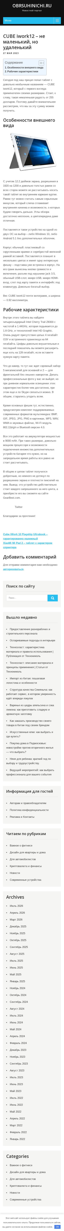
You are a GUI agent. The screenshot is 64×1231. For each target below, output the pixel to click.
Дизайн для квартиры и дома (28, 852)
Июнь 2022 (16, 1104)
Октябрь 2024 (18, 995)
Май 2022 (15, 1111)
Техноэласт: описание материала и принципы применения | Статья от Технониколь (29, 667)
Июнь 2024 (16, 1022)
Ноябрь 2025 (17, 933)
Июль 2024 (16, 1015)
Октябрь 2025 (18, 940)
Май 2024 (15, 1029)
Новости (15, 873)
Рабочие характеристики (22, 71)
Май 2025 (15, 974)
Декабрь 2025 (18, 926)
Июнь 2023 (16, 1084)
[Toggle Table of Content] (39, 63)
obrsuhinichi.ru (32, 6)
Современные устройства (25, 879)
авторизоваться (13, 569)
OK (57, 1227)
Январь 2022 (17, 1139)
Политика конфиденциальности (29, 810)
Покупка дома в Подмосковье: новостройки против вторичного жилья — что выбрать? (29, 748)
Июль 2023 (16, 1077)
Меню (8, 20)
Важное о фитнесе (21, 845)
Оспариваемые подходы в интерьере (32, 640)
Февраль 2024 (18, 1043)
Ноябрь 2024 (17, 988)
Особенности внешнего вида (25, 67)
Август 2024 (17, 1008)
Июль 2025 (16, 960)
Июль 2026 (16, 905)
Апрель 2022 (17, 1118)
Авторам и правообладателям (28, 803)
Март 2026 (16, 919)
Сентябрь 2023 (19, 1063)
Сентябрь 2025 (19, 947)
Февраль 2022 (18, 1132)
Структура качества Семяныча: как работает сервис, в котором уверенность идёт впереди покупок (31, 694)
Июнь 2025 (16, 967)
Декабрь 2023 (18, 1049)
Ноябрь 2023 (17, 1056)
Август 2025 (17, 953)
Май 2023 (15, 1091)
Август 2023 (17, 1070)
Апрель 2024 (17, 1036)
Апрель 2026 (17, 912)
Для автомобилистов (23, 859)
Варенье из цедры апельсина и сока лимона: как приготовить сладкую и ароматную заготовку (30, 709)
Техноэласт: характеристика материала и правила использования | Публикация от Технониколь (29, 652)
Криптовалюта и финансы (26, 866)
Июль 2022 (16, 1097)
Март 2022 (16, 1125)
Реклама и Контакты (22, 816)
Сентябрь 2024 (19, 1001)
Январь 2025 (17, 981)
